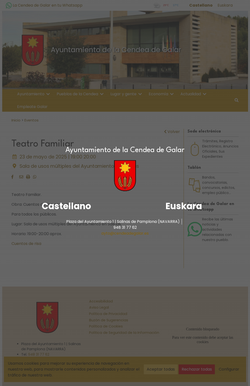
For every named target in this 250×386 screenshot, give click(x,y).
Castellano (66, 206)
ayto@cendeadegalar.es (125, 233)
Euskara (184, 206)
